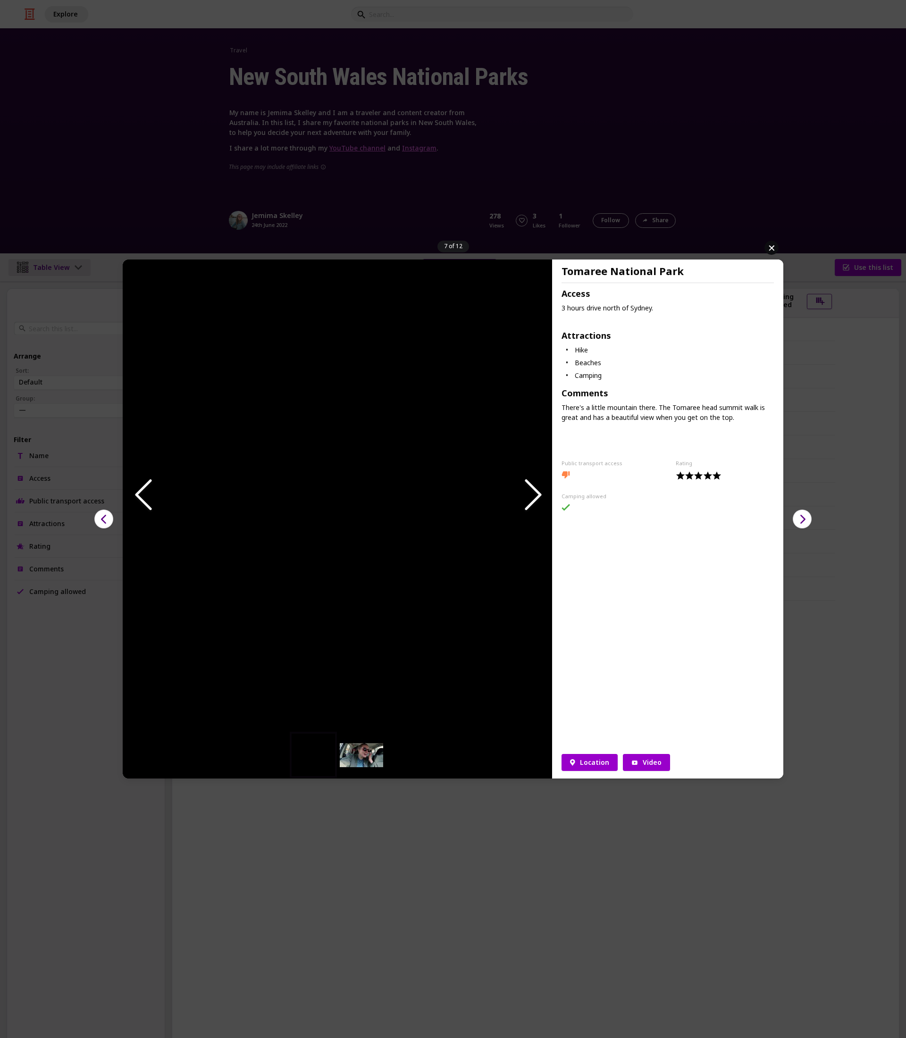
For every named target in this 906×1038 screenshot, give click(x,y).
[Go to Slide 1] (313, 755)
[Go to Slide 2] (361, 755)
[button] (337, 495)
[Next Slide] (532, 495)
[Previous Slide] (142, 495)
